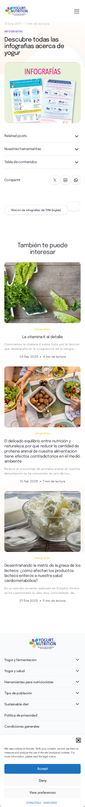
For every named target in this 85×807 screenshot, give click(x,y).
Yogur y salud (14, 671)
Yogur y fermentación (20, 660)
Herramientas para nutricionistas (28, 682)
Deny (42, 781)
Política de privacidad (20, 715)
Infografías (13, 31)
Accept (42, 769)
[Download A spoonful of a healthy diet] (73, 206)
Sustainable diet (16, 704)
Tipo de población (18, 693)
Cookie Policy (33, 802)
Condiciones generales (21, 726)
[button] (78, 740)
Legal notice (50, 802)
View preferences (42, 792)
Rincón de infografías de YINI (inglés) (36, 210)
